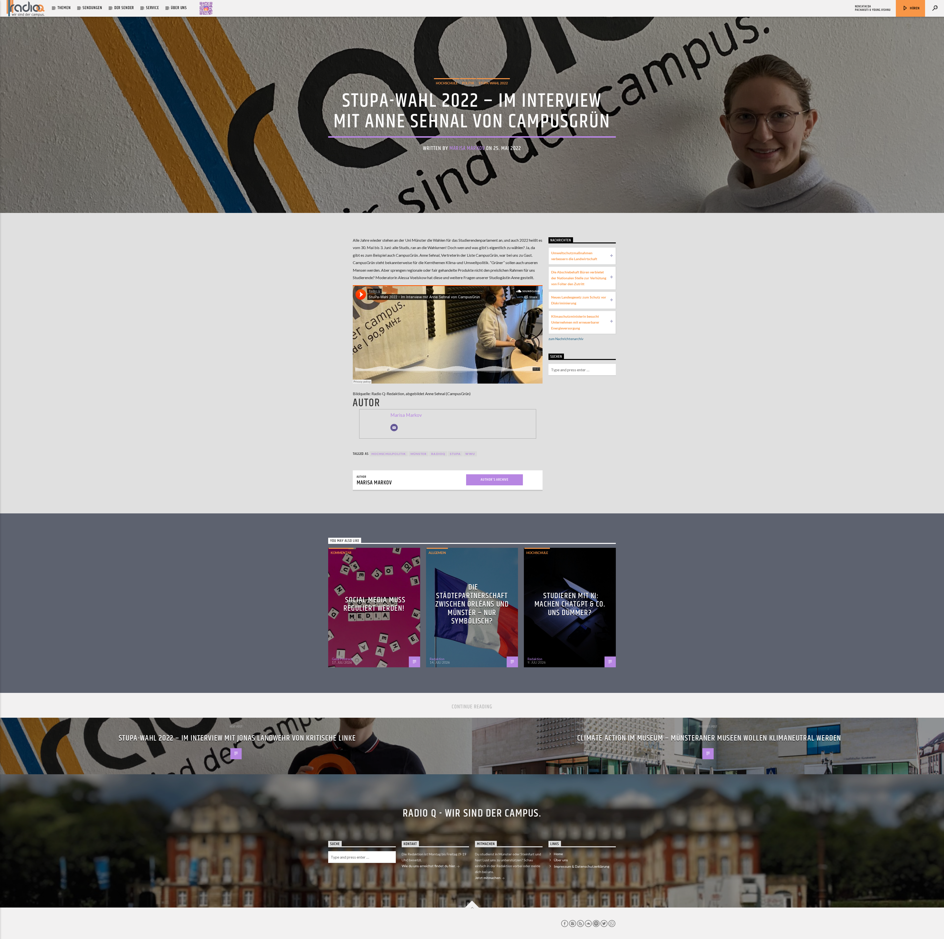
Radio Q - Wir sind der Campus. (472, 813)
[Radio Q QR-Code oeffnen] (206, 8)
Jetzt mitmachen (488, 878)
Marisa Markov (467, 148)
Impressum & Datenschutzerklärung (581, 866)
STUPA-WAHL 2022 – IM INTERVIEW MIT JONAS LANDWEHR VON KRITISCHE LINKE (237, 738)
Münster (419, 454)
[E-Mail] (394, 427)
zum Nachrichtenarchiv (565, 339)
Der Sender (124, 8)
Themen (64, 8)
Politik (468, 83)
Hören (914, 8)
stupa (455, 454)
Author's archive (494, 480)
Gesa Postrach (342, 659)
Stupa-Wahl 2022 (493, 83)
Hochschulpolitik (388, 454)
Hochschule (446, 83)
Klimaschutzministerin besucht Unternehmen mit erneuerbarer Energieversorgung (575, 322)
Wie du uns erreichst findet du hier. (429, 866)
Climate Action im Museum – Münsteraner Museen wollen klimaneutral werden (709, 738)
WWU (470, 454)
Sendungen (92, 8)
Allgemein (437, 553)
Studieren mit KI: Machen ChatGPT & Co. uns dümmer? (569, 604)
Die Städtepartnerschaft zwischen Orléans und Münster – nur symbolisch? (472, 604)
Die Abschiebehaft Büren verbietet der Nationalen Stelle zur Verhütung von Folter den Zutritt (578, 278)
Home (558, 854)
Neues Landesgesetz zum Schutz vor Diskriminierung (578, 300)
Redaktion (437, 659)
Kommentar (341, 553)
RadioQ (438, 454)
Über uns (179, 8)
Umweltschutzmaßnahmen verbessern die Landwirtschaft (574, 256)
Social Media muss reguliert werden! (374, 604)
